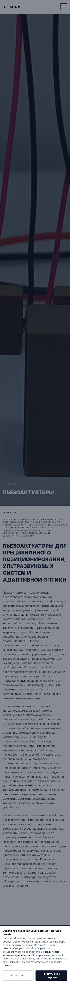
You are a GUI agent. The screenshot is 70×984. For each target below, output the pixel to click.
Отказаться (18, 975)
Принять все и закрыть (51, 975)
